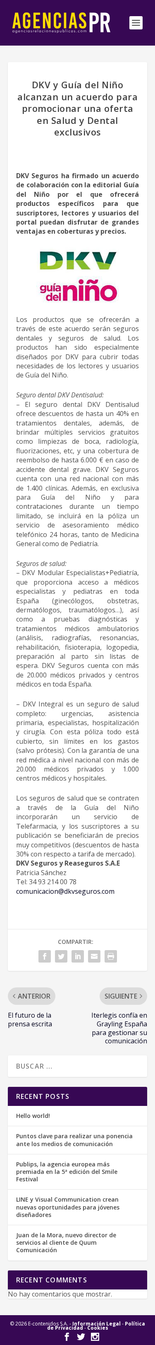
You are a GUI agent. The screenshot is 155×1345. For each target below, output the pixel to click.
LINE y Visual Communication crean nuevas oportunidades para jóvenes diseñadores (67, 1206)
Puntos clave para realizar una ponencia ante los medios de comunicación (74, 1139)
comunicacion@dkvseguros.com (65, 891)
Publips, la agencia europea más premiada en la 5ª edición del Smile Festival (66, 1171)
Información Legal (96, 1323)
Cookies (97, 1327)
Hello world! (33, 1116)
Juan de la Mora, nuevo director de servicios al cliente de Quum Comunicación (66, 1242)
